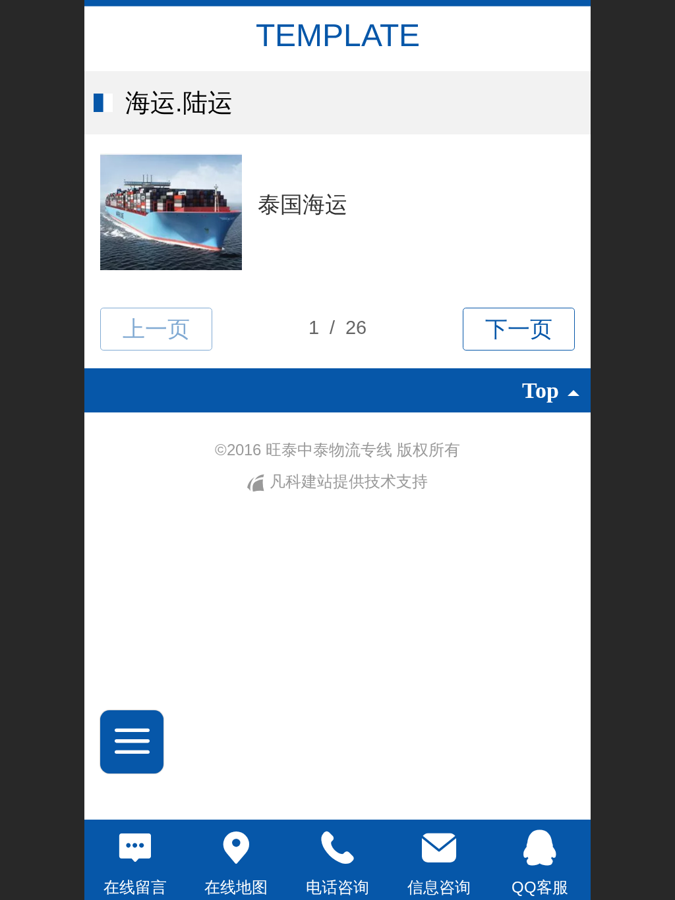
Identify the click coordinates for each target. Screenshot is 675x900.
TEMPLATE (338, 35)
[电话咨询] (337, 848)
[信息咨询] (439, 848)
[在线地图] (236, 848)
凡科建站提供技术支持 (346, 481)
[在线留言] (135, 848)
